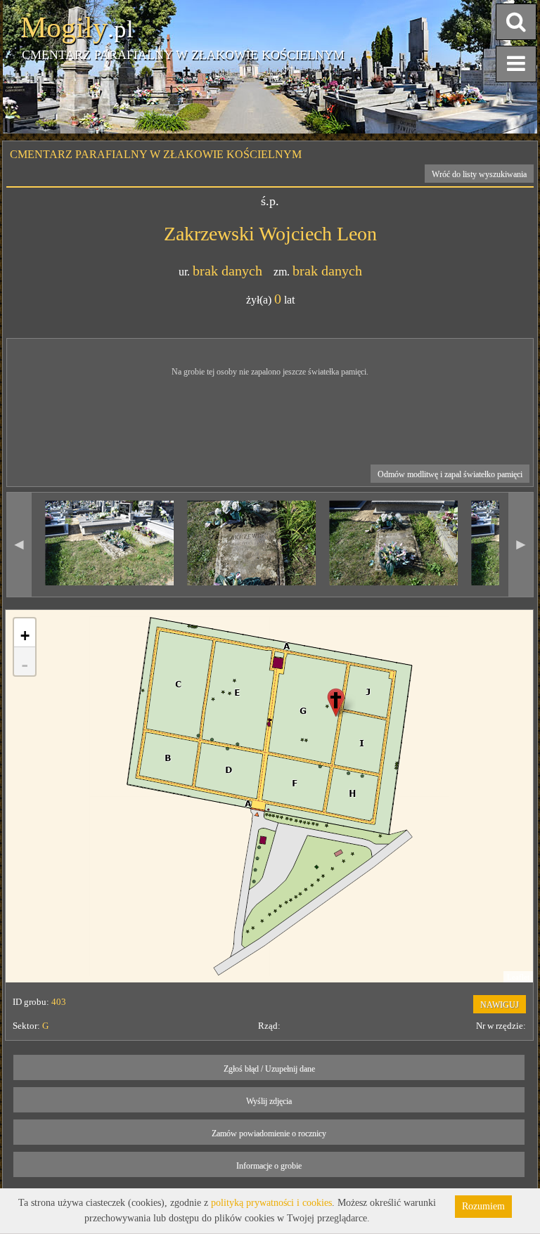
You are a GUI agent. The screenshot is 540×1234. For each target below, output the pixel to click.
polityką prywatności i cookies (271, 1202)
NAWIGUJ (499, 1005)
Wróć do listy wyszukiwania (479, 174)
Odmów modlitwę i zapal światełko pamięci (450, 474)
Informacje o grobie (269, 1166)
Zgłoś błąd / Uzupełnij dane (269, 1069)
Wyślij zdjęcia (269, 1101)
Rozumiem (483, 1206)
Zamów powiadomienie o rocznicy (269, 1133)
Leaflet (518, 977)
